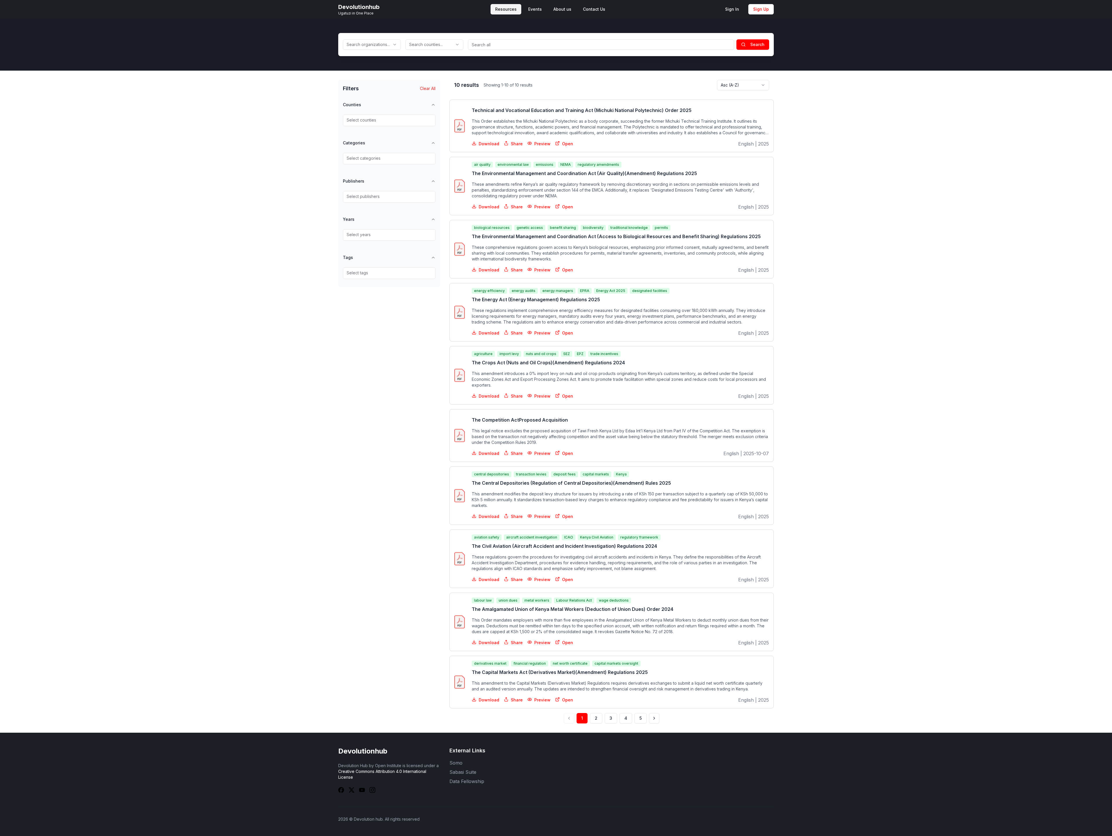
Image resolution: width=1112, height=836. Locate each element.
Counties (352, 104)
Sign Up (761, 9)
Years (348, 219)
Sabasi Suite (462, 772)
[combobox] (372, 44)
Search (757, 44)
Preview (542, 143)
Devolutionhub (362, 751)
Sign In (732, 9)
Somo (455, 763)
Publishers (353, 181)
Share (517, 143)
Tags (348, 257)
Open (567, 143)
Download (489, 143)
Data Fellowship (466, 781)
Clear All (428, 88)
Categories (354, 142)
